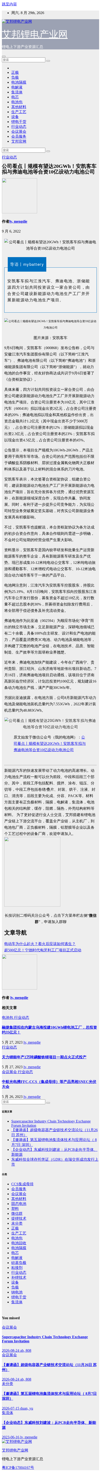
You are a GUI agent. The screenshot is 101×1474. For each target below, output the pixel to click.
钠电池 (17, 1292)
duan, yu (26, 1408)
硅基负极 (18, 1263)
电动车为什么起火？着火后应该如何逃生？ (40, 944)
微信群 (17, 1213)
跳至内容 (9, 4)
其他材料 (18, 107)
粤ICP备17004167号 (18, 1468)
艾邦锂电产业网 (35, 34)
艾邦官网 (18, 141)
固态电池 (18, 1204)
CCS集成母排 (22, 1184)
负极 (15, 77)
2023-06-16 (11, 1437)
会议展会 (18, 131)
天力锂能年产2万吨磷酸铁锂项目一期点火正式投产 (44, 1057)
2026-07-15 (11, 1408)
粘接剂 (17, 1268)
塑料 (15, 1209)
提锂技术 (18, 1218)
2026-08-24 (11, 1350)
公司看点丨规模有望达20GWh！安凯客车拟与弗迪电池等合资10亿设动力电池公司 (50, 743)
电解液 (17, 87)
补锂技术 (18, 1277)
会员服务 (18, 136)
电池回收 (18, 1243)
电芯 (15, 97)
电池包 (17, 102)
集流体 (17, 92)
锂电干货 (18, 122)
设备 (15, 117)
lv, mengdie (18, 221)
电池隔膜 (18, 82)
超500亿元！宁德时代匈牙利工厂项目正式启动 (42, 950)
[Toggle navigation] (4, 56)
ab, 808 (25, 1350)
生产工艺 (18, 112)
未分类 (17, 1223)
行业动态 (18, 127)
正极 (15, 72)
